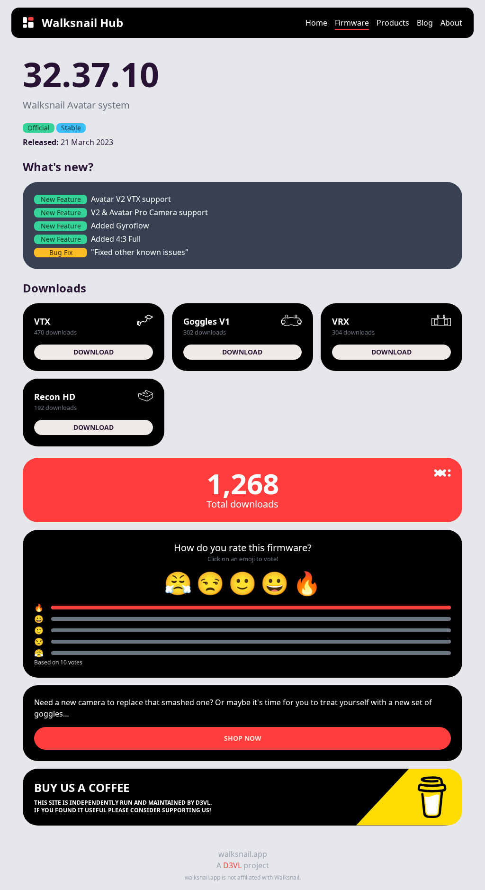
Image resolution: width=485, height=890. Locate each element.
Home (316, 23)
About (451, 23)
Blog (425, 23)
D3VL (232, 865)
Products (393, 23)
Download (93, 351)
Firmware (352, 23)
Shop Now (242, 738)
